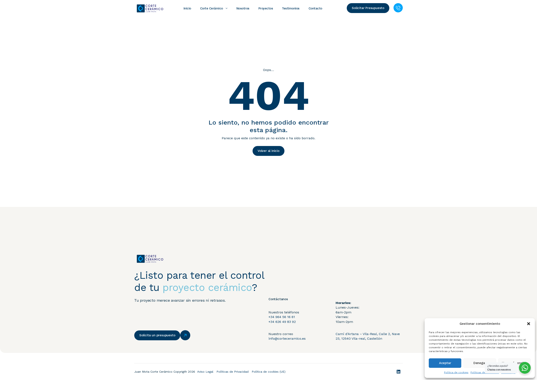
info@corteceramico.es (287, 339)
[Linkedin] (398, 372)
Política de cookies (456, 372)
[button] (529, 324)
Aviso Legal (205, 371)
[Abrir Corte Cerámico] (226, 8)
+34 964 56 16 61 (281, 317)
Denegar (479, 363)
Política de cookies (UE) (268, 371)
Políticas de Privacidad (232, 371)
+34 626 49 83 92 (282, 322)
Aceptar (445, 363)
